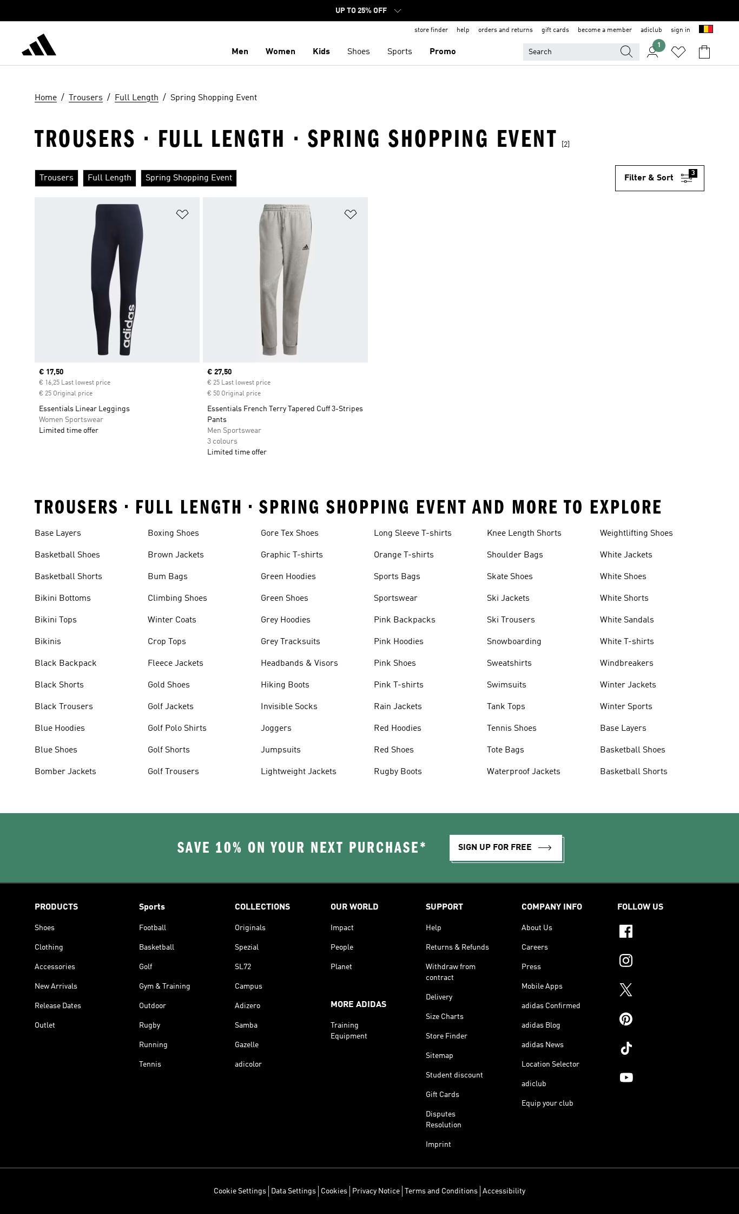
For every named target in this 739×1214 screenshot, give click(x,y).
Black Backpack (66, 663)
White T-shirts (627, 642)
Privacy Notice (376, 1191)
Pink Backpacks (405, 620)
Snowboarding (514, 642)
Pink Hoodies (399, 642)
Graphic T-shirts (292, 555)
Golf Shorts (169, 750)
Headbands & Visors (299, 663)
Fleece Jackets (175, 663)
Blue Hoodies (60, 728)
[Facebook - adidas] (660, 932)
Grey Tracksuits (290, 642)
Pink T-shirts (399, 685)
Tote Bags (505, 750)
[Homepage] (39, 47)
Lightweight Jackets (298, 772)
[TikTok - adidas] (660, 1049)
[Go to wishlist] (678, 52)
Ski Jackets (508, 598)
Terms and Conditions (441, 1191)
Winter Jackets (628, 685)
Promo (443, 52)
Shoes (358, 52)
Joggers (276, 728)
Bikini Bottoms (63, 598)
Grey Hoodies (286, 620)
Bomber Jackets (65, 772)
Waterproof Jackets (523, 772)
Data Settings (293, 1191)
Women (280, 52)
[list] (325, 178)
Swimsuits (506, 685)
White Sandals (627, 620)
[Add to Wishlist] (182, 216)
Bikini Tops (56, 620)
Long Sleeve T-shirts (413, 533)
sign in (680, 30)
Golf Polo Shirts (177, 728)
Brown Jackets (176, 555)
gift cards (555, 30)
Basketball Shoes (67, 555)
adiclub (651, 30)
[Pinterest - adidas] (660, 1020)
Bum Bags (168, 577)
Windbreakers (627, 663)
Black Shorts (59, 685)
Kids (321, 52)
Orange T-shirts (404, 555)
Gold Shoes (169, 685)
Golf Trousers (173, 772)
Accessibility (504, 1191)
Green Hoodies (288, 577)
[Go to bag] (704, 52)
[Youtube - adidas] (660, 1079)
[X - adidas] (660, 991)
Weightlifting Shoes (636, 533)
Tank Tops (506, 707)
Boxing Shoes (173, 533)
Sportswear (396, 598)
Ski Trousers (511, 620)
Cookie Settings (240, 1191)
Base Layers (58, 533)
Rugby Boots (398, 772)
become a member (605, 30)
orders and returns (505, 30)
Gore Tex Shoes (290, 533)
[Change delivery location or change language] (706, 30)
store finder (431, 30)
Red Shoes (394, 750)
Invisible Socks (289, 707)
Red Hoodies (397, 728)
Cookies (334, 1191)
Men (240, 52)
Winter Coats (172, 620)
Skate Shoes (510, 577)
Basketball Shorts (68, 577)
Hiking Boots (285, 685)
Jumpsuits (281, 750)
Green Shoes (284, 598)
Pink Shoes (395, 663)
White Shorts (624, 598)
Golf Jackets (171, 707)
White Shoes (623, 577)
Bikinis (48, 642)
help (463, 30)
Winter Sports (626, 707)
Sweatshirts (509, 663)
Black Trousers (64, 707)
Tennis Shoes (512, 728)
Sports (399, 52)
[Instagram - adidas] (660, 962)
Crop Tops (167, 642)
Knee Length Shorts (524, 533)
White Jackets (626, 555)
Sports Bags (397, 577)
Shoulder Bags (515, 555)
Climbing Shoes (177, 598)
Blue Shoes (56, 750)
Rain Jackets (398, 707)
